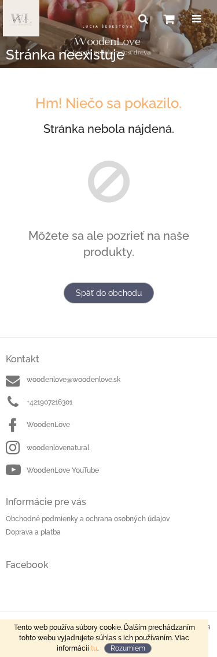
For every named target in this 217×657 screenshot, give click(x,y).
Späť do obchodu (109, 293)
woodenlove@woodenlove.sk (73, 380)
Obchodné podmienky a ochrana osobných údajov (88, 519)
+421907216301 (49, 402)
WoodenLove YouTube (63, 470)
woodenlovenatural (58, 448)
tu (94, 648)
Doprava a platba (33, 532)
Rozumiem (128, 648)
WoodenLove (48, 425)
